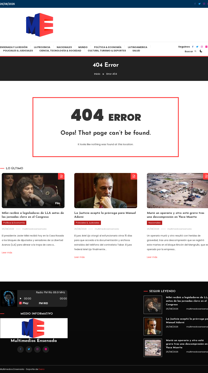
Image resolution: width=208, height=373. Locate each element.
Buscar (189, 51)
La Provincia (42, 47)
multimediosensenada (34, 228)
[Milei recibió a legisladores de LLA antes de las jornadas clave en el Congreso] (153, 305)
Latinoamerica (137, 47)
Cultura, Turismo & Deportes (107, 50)
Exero (42, 369)
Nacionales (64, 47)
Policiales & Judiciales (18, 50)
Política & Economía (107, 47)
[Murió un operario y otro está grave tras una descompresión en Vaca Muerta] (153, 348)
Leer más (7, 252)
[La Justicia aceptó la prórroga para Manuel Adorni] (153, 326)
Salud (136, 50)
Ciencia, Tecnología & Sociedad (60, 50)
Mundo (83, 47)
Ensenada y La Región (13, 47)
